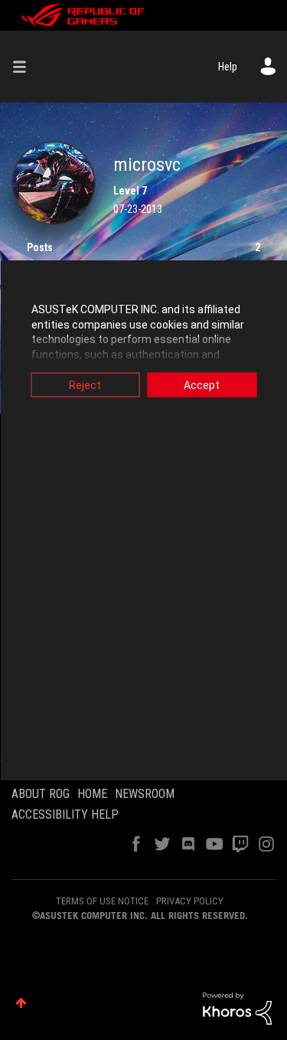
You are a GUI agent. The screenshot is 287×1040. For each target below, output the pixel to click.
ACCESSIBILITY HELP (65, 814)
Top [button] (21, 1003)
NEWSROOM (144, 794)
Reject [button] (85, 385)
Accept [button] (202, 385)
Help (227, 67)
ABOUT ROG (40, 794)
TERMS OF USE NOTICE (102, 901)
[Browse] (25, 66)
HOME (92, 794)
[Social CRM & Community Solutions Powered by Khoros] (237, 1008)
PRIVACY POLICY (189, 901)
